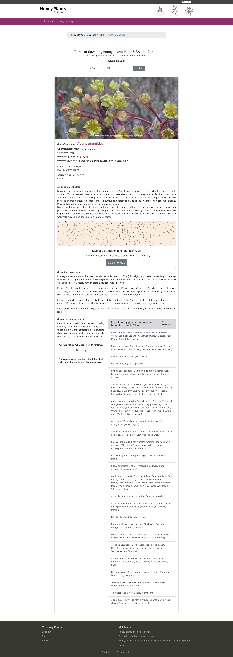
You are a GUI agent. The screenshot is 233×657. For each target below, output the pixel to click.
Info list (45, 640)
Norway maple (87, 149)
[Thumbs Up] (85, 350)
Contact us (107, 652)
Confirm (139, 68)
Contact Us (186, 2)
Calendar (52, 21)
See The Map (116, 262)
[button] (64, 108)
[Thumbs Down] (76, 350)
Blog (61, 21)
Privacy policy (124, 652)
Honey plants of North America (134, 631)
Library (69, 21)
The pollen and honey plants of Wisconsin (140, 636)
